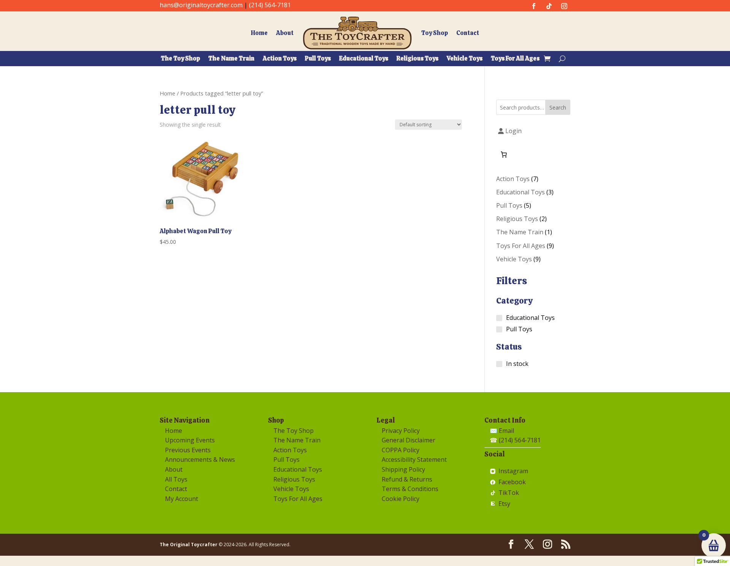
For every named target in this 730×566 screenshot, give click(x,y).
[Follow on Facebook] (534, 6)
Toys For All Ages (515, 59)
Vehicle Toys (464, 59)
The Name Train (231, 59)
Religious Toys (417, 59)
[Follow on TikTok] (549, 6)
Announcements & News (200, 459)
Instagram (513, 471)
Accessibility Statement (414, 459)
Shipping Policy (403, 469)
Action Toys (280, 59)
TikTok (508, 493)
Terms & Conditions (410, 489)
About (285, 33)
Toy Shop (434, 33)
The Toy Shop (180, 59)
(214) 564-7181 (270, 5)
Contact (467, 33)
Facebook (511, 482)
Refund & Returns (407, 479)
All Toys (176, 479)
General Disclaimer (408, 440)
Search (557, 107)
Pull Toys (318, 59)
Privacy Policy (401, 430)
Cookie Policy (400, 498)
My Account (181, 498)
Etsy (504, 504)
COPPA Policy (400, 450)
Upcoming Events (190, 440)
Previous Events (188, 450)
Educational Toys (363, 59)
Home (259, 33)
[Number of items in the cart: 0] (503, 154)
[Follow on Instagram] (564, 6)
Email (506, 430)
